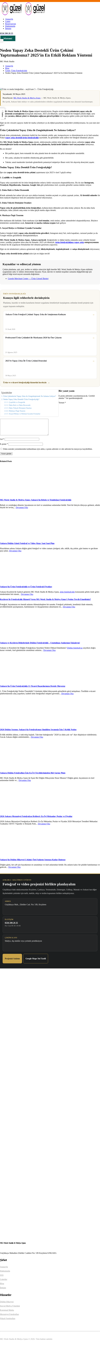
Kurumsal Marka (7, 1310)
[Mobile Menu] (1, 41)
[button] (1, 1353)
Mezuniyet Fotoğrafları (9, 1314)
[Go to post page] (29, 495)
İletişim (8, 28)
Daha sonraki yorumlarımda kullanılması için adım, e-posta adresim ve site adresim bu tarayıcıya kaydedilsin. (47, 449)
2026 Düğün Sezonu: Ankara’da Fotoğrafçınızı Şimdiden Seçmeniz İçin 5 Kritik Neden (38, 729)
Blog (2, 1283)
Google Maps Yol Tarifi (36, 958)
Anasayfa (9, 19)
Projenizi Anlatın (12, 958)
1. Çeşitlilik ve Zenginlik (16, 402)
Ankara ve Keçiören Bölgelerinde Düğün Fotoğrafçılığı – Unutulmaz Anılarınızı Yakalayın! (40, 643)
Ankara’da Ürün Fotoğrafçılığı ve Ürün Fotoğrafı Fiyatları (26, 587)
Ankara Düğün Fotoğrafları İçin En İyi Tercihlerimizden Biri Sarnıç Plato (32, 773)
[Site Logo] (23, 14)
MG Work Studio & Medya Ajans (26, 98)
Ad (2, 439)
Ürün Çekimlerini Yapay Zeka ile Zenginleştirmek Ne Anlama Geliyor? (29, 396)
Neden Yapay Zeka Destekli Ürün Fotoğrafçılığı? (21, 399)
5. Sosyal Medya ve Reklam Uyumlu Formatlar (23, 414)
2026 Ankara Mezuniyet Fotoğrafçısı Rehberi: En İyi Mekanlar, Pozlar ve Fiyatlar (36, 816)
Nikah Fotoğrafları (7, 1318)
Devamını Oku (22, 507)
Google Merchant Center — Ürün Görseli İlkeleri (28, 278)
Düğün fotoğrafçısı (75, 648)
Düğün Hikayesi (7, 1302)
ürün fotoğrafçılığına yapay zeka (69, 242)
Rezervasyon (10, 24)
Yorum (62, 403)
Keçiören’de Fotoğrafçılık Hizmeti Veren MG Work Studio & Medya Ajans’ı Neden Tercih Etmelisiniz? (45, 599)
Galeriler (3, 1279)
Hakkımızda (10, 26)
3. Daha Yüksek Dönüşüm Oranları (19, 408)
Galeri (7, 21)
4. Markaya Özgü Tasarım (16, 411)
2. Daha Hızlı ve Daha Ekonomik (18, 405)
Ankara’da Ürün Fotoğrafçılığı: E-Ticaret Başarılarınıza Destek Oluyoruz (32, 686)
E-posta (4, 444)
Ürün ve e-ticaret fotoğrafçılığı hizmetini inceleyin (26, 382)
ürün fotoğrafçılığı (67, 592)
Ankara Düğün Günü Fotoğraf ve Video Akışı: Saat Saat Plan (27, 543)
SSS (2, 1275)
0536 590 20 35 (11, 923)
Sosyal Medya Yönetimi (10, 1306)
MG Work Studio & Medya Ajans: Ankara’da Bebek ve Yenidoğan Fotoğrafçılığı (35, 500)
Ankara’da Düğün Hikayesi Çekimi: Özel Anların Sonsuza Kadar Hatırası (32, 860)
